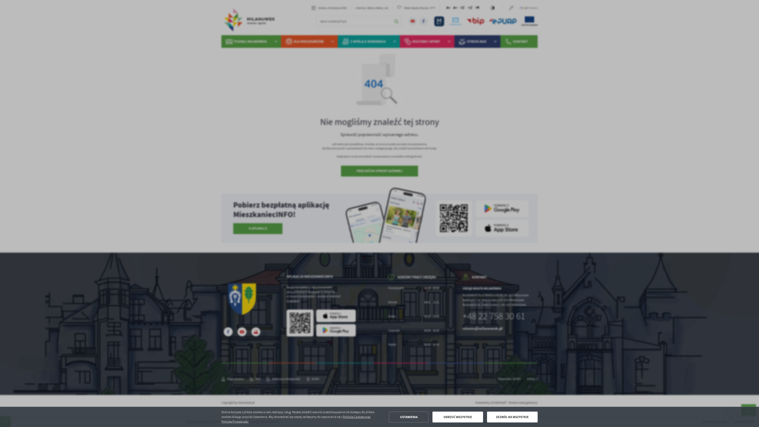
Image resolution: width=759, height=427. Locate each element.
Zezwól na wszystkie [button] (512, 417)
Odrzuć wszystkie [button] (458, 417)
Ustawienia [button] (409, 417)
